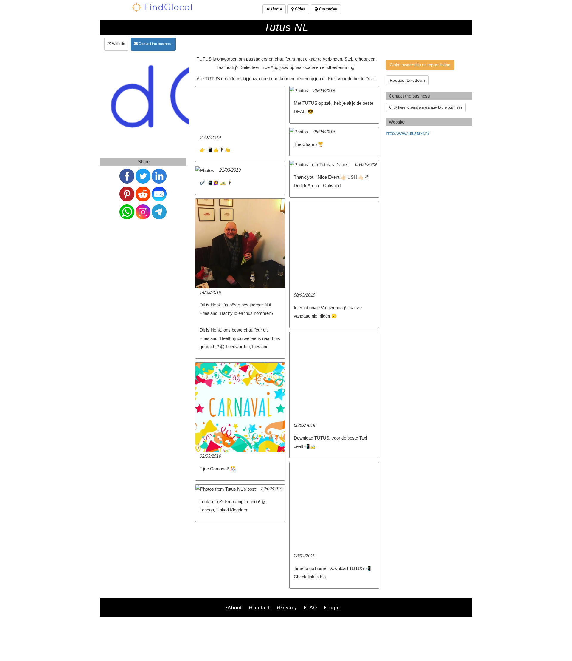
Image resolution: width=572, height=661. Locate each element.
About (235, 607)
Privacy (288, 607)
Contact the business (155, 44)
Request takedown (407, 80)
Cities (299, 9)
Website (118, 44)
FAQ (312, 607)
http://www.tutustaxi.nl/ (407, 133)
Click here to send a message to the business (425, 107)
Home (276, 9)
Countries (327, 9)
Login (333, 607)
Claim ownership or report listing (420, 64)
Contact (260, 607)
